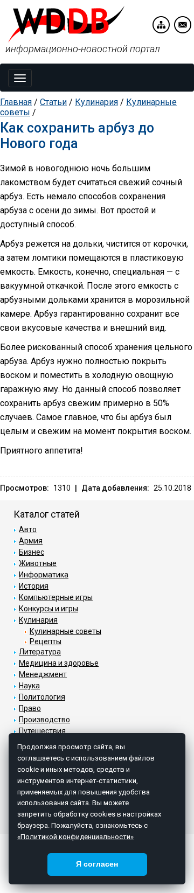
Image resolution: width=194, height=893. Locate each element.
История (33, 586)
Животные (38, 563)
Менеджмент (43, 674)
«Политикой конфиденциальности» (75, 837)
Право (30, 708)
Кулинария (96, 102)
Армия (31, 540)
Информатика (43, 574)
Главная (16, 102)
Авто (28, 529)
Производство (44, 719)
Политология (42, 697)
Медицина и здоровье (59, 663)
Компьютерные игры (56, 597)
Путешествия (42, 731)
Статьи (53, 102)
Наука (29, 685)
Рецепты (45, 641)
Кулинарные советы (65, 631)
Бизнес (31, 552)
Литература (40, 651)
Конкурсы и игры (48, 608)
